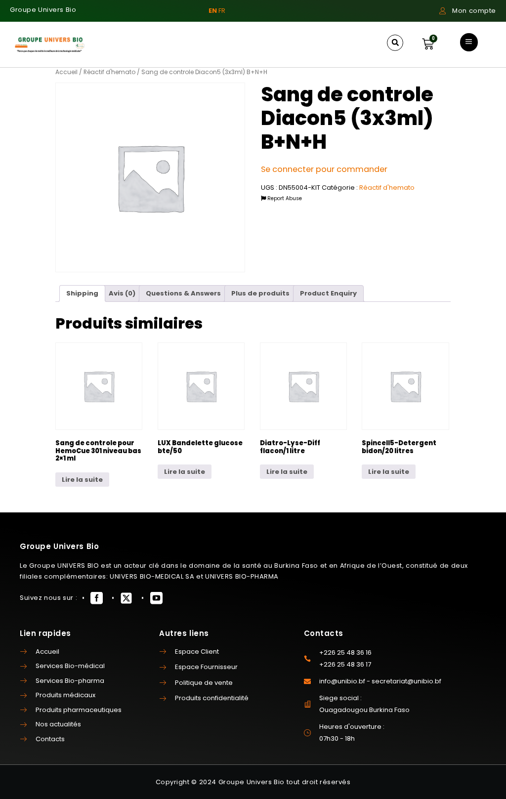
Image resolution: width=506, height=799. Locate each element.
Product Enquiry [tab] (328, 293)
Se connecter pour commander (324, 169)
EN (213, 10)
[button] (395, 43)
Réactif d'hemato (109, 72)
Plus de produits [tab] (260, 293)
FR (221, 10)
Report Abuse (284, 198)
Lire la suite (82, 479)
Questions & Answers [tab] (183, 293)
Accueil (66, 72)
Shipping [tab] (82, 293)
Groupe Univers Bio (43, 9)
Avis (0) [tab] (122, 293)
